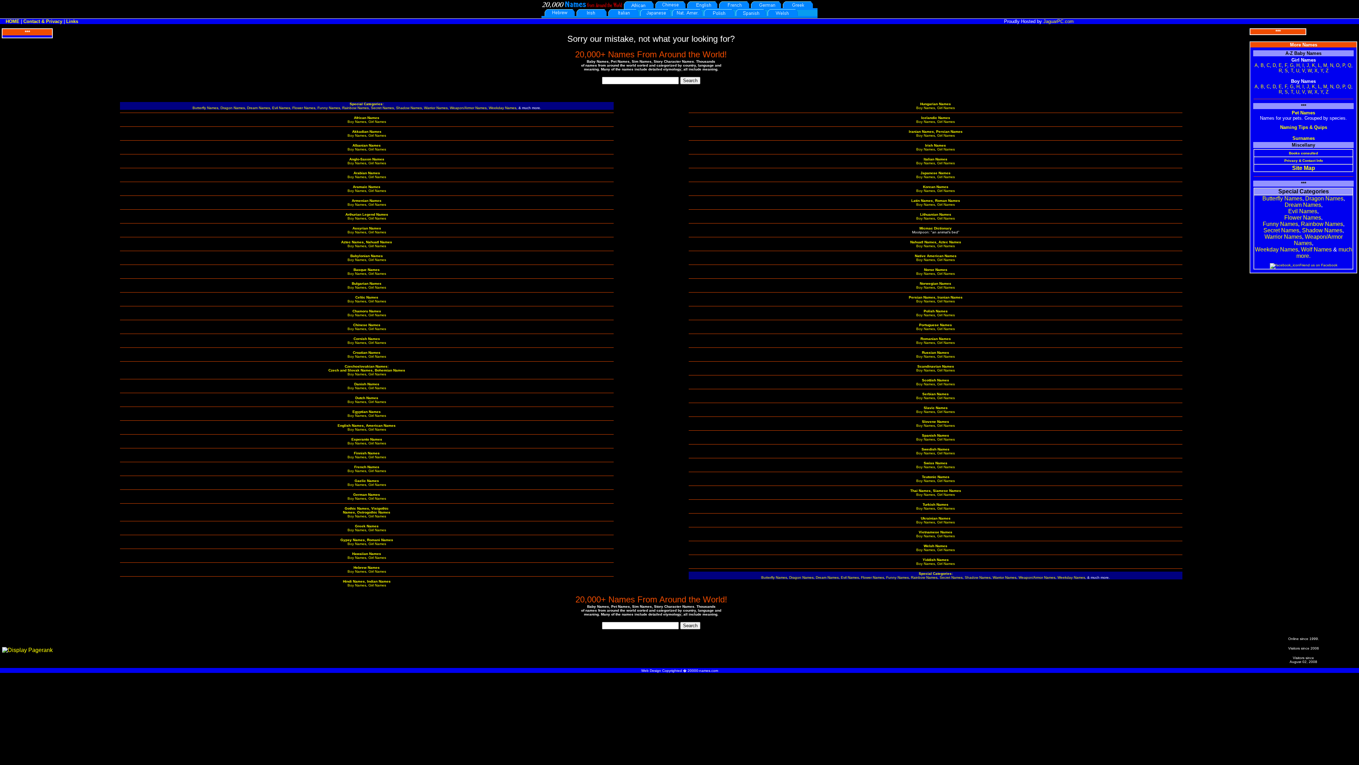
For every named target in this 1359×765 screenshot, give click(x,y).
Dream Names (258, 108)
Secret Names (382, 108)
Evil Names (281, 108)
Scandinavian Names (935, 366)
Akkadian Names (367, 132)
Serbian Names (935, 394)
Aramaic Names (366, 187)
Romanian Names (936, 339)
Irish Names (935, 145)
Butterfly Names (205, 108)
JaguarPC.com (1058, 21)
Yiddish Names (936, 560)
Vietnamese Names (935, 532)
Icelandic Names (935, 118)
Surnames (1303, 138)
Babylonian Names (366, 256)
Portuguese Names (935, 325)
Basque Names (367, 270)
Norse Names (935, 270)
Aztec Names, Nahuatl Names (366, 242)
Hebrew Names (367, 568)
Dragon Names (232, 108)
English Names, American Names (367, 425)
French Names (366, 467)
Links (72, 21)
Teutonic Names (936, 477)
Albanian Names (366, 145)
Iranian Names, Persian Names (936, 132)
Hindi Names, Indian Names (367, 581)
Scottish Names (935, 380)
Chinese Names (366, 325)
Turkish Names (935, 504)
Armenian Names (367, 201)
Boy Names (357, 122)
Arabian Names (367, 173)
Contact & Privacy (42, 21)
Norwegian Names (935, 283)
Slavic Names (936, 408)
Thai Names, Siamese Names (935, 491)
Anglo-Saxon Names (366, 159)
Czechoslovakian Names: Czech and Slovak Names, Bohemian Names (366, 368)
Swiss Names (935, 463)
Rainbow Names (355, 108)
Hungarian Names (935, 104)
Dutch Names (366, 398)
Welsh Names (935, 546)
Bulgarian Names (367, 283)
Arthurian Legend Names (366, 214)
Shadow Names (409, 108)
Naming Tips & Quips (1303, 127)
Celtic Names (366, 297)
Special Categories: (367, 104)
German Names (366, 495)
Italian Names (935, 159)
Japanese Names (936, 173)
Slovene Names (935, 422)
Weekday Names (502, 108)
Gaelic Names (367, 481)
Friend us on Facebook (1318, 265)
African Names (366, 118)
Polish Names (936, 311)
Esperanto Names (366, 439)
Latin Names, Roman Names (935, 201)
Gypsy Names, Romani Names (366, 540)
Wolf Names (1316, 249)
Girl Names (377, 122)
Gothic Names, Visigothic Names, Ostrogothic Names (366, 510)
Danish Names (366, 384)
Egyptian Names (366, 412)
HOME (12, 21)
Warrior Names (436, 108)
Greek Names (367, 526)
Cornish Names (367, 339)
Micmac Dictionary (935, 228)
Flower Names (303, 108)
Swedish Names (936, 449)
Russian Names (935, 353)
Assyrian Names (366, 228)
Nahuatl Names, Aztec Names (935, 242)
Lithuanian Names (935, 214)
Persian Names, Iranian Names (936, 297)
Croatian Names (366, 353)
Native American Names (936, 256)
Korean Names (935, 187)
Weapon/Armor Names (468, 108)
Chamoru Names (366, 311)
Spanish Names (935, 435)
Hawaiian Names (366, 554)
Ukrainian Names (936, 518)
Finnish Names (367, 453)
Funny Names (328, 108)
